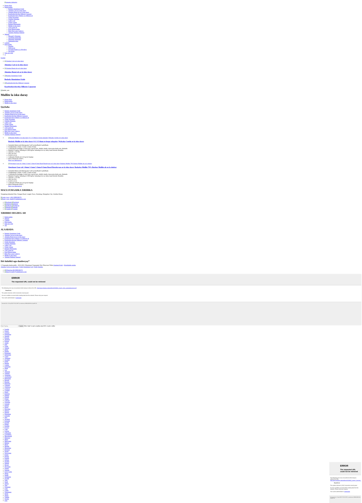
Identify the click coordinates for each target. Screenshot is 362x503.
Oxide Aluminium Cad (26, 267)
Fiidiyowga (11, 48)
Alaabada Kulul (58, 265)
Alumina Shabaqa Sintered (16, 32)
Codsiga (7, 43)
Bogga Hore (8, 5)
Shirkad (7, 34)
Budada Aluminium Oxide (16, 9)
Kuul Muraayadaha (14, 29)
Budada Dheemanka (14, 24)
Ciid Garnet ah (12, 27)
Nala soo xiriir (9, 53)
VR (6, 225)
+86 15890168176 (15, 197)
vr (5, 54)
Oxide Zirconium (13, 17)
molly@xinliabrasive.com (18, 199)
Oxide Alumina (38, 267)
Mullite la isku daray (14, 26)
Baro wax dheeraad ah (15, 160)
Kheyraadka (8, 44)
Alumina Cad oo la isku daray (17, 10)
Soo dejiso (11, 51)
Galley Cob (11, 21)
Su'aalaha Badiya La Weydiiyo (17, 49)
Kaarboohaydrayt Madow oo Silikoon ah (20, 15)
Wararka (10, 46)
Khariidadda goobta (70, 265)
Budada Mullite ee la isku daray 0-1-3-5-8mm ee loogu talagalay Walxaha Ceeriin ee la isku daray (46, 141)
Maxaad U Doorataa (14, 36)
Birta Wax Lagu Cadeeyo (15, 31)
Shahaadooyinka (13, 41)
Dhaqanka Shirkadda (14, 39)
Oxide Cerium (12, 22)
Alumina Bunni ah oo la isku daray (18, 12)
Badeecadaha (8, 7)
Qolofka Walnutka (13, 19)
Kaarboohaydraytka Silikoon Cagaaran (19, 14)
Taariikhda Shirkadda (14, 38)
